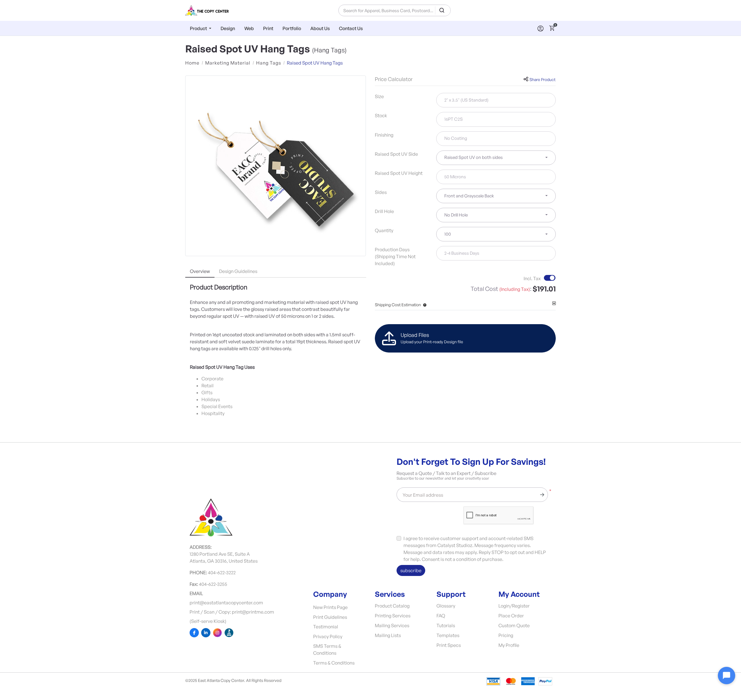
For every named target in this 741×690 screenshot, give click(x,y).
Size (379, 96)
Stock (381, 115)
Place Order (511, 616)
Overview (200, 271)
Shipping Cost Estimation (398, 304)
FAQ (440, 616)
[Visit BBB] (229, 632)
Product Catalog (392, 606)
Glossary (445, 606)
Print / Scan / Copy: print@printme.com (232, 612)
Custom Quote (514, 625)
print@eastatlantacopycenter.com (226, 602)
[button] (423, 304)
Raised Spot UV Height (399, 173)
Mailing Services (392, 625)
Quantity (384, 230)
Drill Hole (384, 211)
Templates (447, 635)
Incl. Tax (532, 278)
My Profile (508, 645)
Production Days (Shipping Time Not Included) (395, 256)
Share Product (542, 79)
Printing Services (392, 616)
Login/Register (514, 606)
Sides (381, 192)
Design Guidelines (238, 271)
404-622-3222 (222, 572)
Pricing (505, 635)
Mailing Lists (388, 635)
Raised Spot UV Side (396, 154)
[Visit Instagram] (217, 632)
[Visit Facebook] (194, 632)
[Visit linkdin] (205, 632)
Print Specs (448, 645)
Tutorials (445, 625)
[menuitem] (200, 28)
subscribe (410, 570)
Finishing (384, 135)
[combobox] (496, 158)
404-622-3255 (213, 584)
